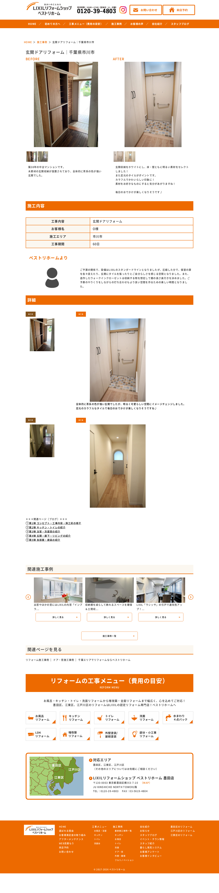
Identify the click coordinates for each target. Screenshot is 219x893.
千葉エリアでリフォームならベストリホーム (104, 660)
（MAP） (146, 783)
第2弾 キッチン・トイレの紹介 (47, 527)
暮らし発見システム (151, 847)
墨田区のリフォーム (182, 827)
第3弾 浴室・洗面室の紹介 (44, 531)
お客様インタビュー (151, 856)
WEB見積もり (66, 843)
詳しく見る (58, 617)
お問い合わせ (66, 852)
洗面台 (97, 843)
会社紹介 (157, 24)
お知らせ (145, 831)
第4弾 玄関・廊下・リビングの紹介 (50, 536)
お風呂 (118, 839)
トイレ (97, 839)
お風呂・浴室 (100, 831)
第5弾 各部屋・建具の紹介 (44, 540)
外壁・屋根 (120, 856)
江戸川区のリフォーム (183, 831)
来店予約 (64, 847)
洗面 (117, 847)
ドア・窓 (119, 852)
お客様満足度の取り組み (72, 835)
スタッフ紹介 (147, 843)
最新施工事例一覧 (123, 831)
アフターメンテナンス (71, 839)
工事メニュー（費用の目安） (86, 24)
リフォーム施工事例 (37, 660)
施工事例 (116, 24)
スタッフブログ (180, 24)
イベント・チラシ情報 (152, 839)
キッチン (98, 835)
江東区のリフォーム (182, 835)
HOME (32, 24)
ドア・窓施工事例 (63, 660)
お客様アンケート (149, 852)
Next (76, 98)
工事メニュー (99, 827)
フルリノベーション (124, 860)
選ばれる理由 (66, 831)
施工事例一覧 (109, 636)
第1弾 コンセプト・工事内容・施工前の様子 (55, 523)
